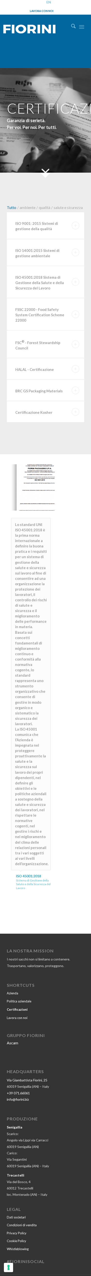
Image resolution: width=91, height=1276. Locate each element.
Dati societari (16, 1217)
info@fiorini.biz (18, 1099)
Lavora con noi (41, 10)
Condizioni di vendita (22, 1225)
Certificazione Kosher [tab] (33, 412)
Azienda (12, 993)
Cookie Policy (16, 1241)
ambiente (27, 207)
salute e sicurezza (68, 207)
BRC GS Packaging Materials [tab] (39, 391)
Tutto (11, 207)
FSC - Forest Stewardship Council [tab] (37, 345)
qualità (44, 207)
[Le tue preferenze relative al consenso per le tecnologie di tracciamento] (8, 1267)
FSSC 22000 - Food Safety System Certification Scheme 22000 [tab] (39, 314)
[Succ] (43, 486)
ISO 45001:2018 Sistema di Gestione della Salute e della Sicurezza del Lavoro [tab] (39, 282)
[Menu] (81, 27)
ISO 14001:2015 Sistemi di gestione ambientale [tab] (37, 253)
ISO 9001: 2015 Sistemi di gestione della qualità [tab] (36, 226)
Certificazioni (17, 1009)
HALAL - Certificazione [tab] (34, 369)
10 (48, 505)
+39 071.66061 (18, 1093)
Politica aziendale (19, 1001)
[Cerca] (71, 27)
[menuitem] (71, 27)
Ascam (12, 1042)
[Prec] (18, 486)
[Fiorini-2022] (34, 28)
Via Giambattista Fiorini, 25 (27, 1080)
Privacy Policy (16, 1233)
